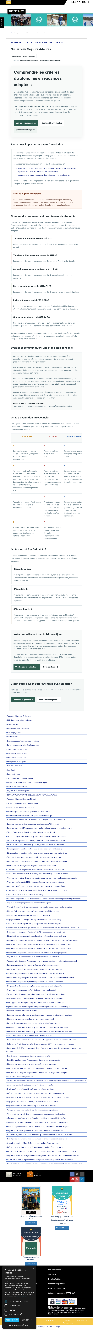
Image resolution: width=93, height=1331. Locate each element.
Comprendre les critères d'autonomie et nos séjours (27, 782)
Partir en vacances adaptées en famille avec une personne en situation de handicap (39, 1015)
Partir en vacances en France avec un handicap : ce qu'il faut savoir (33, 824)
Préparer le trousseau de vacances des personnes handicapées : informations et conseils (41, 1151)
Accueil (9, 33)
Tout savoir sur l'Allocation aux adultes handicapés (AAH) (29, 1036)
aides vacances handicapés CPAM (20, 1077)
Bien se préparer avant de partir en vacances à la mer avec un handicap (34, 849)
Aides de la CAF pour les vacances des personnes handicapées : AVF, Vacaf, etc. (37, 1068)
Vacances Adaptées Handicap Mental (21, 799)
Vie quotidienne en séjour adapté (20, 778)
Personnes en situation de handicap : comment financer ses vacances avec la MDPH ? (40, 1032)
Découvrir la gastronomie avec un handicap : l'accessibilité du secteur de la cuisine (39, 1135)
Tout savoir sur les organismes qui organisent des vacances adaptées (34, 923)
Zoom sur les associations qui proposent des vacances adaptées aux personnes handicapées (43, 928)
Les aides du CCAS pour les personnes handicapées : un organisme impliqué (37, 1072)
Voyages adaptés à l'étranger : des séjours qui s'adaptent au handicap (34, 919)
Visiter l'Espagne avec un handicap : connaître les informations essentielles (36, 836)
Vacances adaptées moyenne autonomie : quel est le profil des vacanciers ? (36, 973)
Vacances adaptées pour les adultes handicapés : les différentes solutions (36, 994)
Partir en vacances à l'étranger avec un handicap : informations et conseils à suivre (39, 828)
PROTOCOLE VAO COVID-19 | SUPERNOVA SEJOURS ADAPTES (32, 795)
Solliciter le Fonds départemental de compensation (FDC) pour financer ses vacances (40, 1044)
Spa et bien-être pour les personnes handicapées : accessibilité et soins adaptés (38, 1122)
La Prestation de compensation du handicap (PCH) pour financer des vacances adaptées (41, 1040)
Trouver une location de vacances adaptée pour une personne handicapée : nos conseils (42, 878)
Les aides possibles (14, 766)
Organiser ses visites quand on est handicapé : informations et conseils (35, 1131)
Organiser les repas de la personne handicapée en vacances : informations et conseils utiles (43, 1155)
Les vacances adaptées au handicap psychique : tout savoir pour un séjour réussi (39, 944)
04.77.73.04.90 (80, 2)
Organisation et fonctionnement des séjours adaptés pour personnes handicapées (39, 907)
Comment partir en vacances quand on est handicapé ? (28, 811)
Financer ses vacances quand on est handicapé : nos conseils (30, 1019)
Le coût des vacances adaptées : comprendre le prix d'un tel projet (33, 1023)
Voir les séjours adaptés (26, 123)
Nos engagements (14, 732)
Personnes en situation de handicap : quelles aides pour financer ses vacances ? (38, 1027)
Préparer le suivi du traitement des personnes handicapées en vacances (35, 1147)
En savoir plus (21, 1297)
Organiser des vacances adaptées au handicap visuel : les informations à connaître (39, 948)
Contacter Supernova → (23, 700)
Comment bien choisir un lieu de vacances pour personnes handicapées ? (36, 820)
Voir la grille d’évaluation (52, 123)
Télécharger (31, 1222)
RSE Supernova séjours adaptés (19, 720)
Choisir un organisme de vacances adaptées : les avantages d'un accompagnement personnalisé (44, 899)
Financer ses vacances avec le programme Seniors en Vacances (31, 1064)
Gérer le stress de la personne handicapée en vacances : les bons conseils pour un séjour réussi (44, 1164)
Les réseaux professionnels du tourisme (23, 741)
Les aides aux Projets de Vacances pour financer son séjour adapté (33, 1060)
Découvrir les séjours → (49, 700)
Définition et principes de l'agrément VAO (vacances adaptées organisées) (36, 932)
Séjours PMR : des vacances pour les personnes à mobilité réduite (33, 911)
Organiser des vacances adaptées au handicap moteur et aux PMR (33, 957)
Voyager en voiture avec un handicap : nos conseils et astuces (31, 1106)
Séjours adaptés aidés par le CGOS (20, 807)
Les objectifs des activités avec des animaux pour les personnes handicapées (37, 1139)
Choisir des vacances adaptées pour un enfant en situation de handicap (35, 998)
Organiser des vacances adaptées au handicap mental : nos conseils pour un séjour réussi (42, 940)
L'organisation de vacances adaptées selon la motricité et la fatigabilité (34, 986)
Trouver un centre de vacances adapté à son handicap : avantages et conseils (37, 890)
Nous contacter (82, 1321)
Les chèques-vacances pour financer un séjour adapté (28, 1056)
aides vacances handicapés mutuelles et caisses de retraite (30, 1085)
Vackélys (56, 1327)
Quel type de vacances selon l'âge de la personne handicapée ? (31, 990)
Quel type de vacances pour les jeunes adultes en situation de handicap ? (36, 1002)
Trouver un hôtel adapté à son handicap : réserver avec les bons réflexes (35, 870)
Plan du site (50, 1321)
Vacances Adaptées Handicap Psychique (22, 803)
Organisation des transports (18, 791)
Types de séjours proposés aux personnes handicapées (29, 903)
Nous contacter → (50, 667)
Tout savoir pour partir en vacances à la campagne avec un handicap (34, 857)
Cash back (11, 770)
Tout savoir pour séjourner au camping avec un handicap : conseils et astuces (38, 874)
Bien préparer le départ (16, 762)
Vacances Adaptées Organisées (19, 716)
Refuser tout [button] (27, 1320)
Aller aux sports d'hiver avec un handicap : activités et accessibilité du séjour (37, 1118)
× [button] (34, 1268)
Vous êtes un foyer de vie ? (17, 749)
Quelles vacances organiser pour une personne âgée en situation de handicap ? (38, 1007)
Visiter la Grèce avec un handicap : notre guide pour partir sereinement (35, 845)
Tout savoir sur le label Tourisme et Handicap (25, 894)
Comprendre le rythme (25, 130)
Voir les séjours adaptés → (26, 667)
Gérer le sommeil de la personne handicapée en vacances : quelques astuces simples (40, 1160)
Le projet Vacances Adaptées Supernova (23, 745)
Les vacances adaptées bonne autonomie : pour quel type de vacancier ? (35, 969)
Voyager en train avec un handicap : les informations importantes (32, 1110)
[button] (19, 1325)
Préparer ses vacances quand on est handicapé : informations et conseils (35, 1093)
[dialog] (19, 1297)
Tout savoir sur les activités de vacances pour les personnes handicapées (36, 1114)
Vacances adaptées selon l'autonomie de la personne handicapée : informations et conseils (42, 961)
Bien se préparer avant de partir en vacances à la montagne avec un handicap (37, 853)
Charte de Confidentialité (17, 787)
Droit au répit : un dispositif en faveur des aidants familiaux (30, 1089)
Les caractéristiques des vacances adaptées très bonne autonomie (33, 965)
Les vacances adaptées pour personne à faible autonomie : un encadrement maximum (40, 977)
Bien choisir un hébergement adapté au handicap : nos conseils (31, 865)
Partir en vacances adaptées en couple (22, 1011)
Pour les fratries (13, 774)
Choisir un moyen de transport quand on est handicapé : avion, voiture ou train (38, 1097)
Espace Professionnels (68, 1322)
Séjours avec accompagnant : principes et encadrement (28, 915)
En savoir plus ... (62, 1228)
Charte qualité (12, 737)
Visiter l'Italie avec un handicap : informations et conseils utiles (31, 832)
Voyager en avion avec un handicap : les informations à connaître (32, 1101)
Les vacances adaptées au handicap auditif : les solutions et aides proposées (37, 953)
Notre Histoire (13, 724)
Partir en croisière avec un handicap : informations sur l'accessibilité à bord (36, 886)
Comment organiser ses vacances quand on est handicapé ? (30, 816)
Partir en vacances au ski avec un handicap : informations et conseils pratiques (38, 861)
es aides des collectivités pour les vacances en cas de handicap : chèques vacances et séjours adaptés (46, 1081)
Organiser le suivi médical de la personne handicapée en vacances (33, 1143)
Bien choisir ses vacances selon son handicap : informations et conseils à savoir (38, 936)
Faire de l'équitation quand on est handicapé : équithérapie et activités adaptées (38, 1126)
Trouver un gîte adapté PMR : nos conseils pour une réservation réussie (35, 882)
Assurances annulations (16, 757)
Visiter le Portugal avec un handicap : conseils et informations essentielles (36, 841)
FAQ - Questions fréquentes (18, 728)
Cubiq (41, 1327)
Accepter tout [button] (12, 1320)
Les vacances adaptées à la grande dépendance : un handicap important (35, 982)
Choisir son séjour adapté (17, 753)
